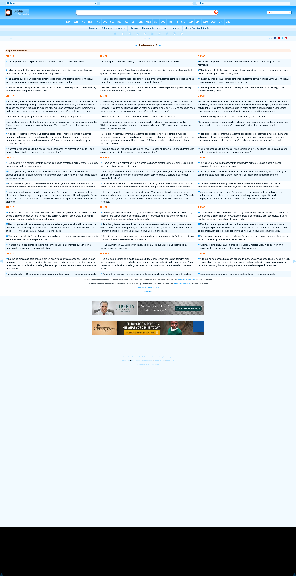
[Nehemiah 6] (292, 268)
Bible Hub (148, 292)
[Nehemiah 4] (4, 268)
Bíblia (11, 39)
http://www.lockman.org (186, 280)
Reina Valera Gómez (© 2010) (148, 288)
